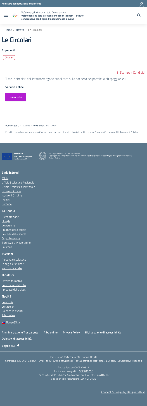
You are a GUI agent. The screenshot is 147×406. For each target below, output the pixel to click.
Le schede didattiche (14, 285)
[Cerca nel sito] (139, 15)
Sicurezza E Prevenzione (16, 242)
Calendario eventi (12, 311)
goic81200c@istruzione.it (59, 361)
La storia (7, 247)
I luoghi (6, 221)
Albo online (8, 315)
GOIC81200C (86, 371)
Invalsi (6, 200)
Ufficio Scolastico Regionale (18, 182)
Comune (7, 204)
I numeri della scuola (14, 230)
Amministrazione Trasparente (20, 332)
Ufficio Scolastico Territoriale (18, 187)
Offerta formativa (12, 281)
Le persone (8, 225)
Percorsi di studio (12, 268)
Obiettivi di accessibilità (17, 338)
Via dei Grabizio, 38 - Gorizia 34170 (78, 357)
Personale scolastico (14, 259)
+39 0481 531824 (27, 361)
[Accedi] (141, 4)
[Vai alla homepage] (15, 16)
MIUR (5, 178)
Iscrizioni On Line (12, 195)
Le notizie (7, 302)
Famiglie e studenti (13, 264)
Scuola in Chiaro (11, 191)
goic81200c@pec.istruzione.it (126, 361)
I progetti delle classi (14, 289)
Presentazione (10, 217)
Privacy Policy (71, 332)
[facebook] (18, 345)
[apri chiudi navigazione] (6, 15)
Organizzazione (11, 238)
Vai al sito (16, 97)
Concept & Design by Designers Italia (123, 392)
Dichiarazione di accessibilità (103, 332)
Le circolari (8, 306)
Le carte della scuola (14, 234)
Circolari (9, 57)
